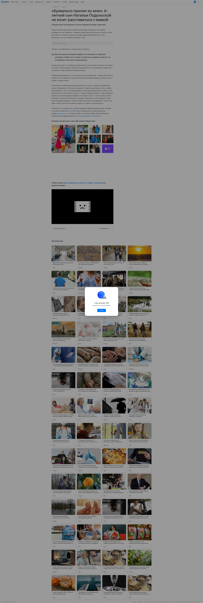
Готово (101, 310)
